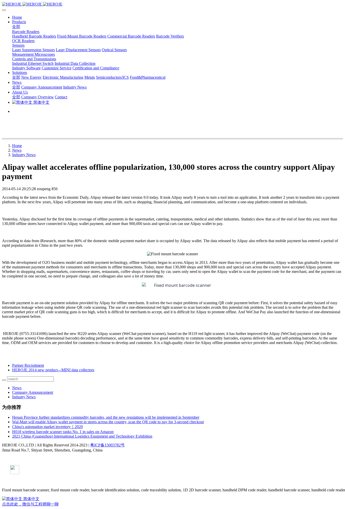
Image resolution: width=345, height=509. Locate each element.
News (16, 150)
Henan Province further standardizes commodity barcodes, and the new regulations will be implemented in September (105, 417)
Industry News (24, 155)
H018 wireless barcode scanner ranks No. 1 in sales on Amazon (63, 432)
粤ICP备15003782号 (107, 445)
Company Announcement (32, 392)
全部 (16, 26)
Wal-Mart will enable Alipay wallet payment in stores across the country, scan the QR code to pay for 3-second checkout (108, 422)
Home (17, 17)
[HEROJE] (172, 4)
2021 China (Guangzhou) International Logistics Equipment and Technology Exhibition (82, 436)
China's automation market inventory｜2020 (47, 427)
